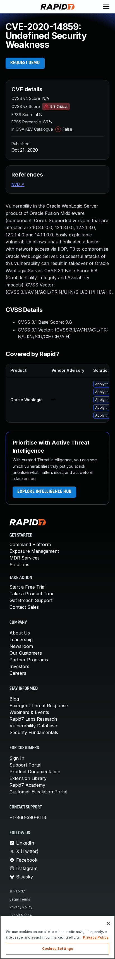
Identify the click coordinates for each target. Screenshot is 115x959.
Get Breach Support (30, 600)
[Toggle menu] (106, 7)
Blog (14, 699)
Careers (17, 673)
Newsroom (21, 646)
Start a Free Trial (27, 587)
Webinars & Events (29, 712)
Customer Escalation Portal (38, 792)
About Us (19, 633)
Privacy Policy (20, 907)
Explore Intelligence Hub (44, 492)
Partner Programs (28, 659)
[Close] (108, 923)
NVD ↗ (17, 184)
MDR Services (24, 558)
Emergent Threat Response (38, 705)
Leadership (21, 639)
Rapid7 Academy (27, 785)
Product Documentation (34, 771)
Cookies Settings (57, 948)
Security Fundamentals (33, 732)
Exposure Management (34, 551)
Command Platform (30, 544)
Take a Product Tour (31, 593)
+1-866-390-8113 (27, 817)
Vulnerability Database (33, 725)
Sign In (16, 758)
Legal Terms (19, 899)
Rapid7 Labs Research (33, 719)
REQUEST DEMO (25, 63)
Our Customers (25, 653)
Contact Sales (24, 607)
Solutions (19, 564)
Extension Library (28, 778)
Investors (19, 666)
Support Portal (25, 765)
